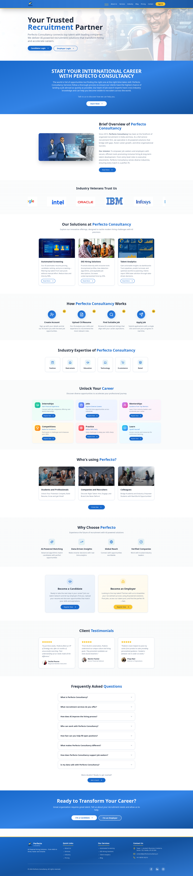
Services (122, 4)
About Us (114, 4)
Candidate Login (38, 48)
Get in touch (95, 780)
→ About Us (67, 848)
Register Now (47, 416)
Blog (137, 4)
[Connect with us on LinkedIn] (157, 869)
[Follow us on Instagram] (163, 869)
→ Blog (100, 858)
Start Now (95, 103)
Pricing (143, 4)
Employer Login (64, 48)
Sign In (160, 4)
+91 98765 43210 (142, 857)
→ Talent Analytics (104, 855)
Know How (94, 507)
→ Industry (66, 855)
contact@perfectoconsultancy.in (147, 854)
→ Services (66, 851)
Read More (105, 170)
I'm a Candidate (82, 818)
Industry (130, 4)
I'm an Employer (110, 818)
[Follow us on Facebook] (151, 869)
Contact (150, 4)
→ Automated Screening (106, 848)
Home (106, 4)
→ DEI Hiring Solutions (105, 851)
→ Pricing (66, 858)
